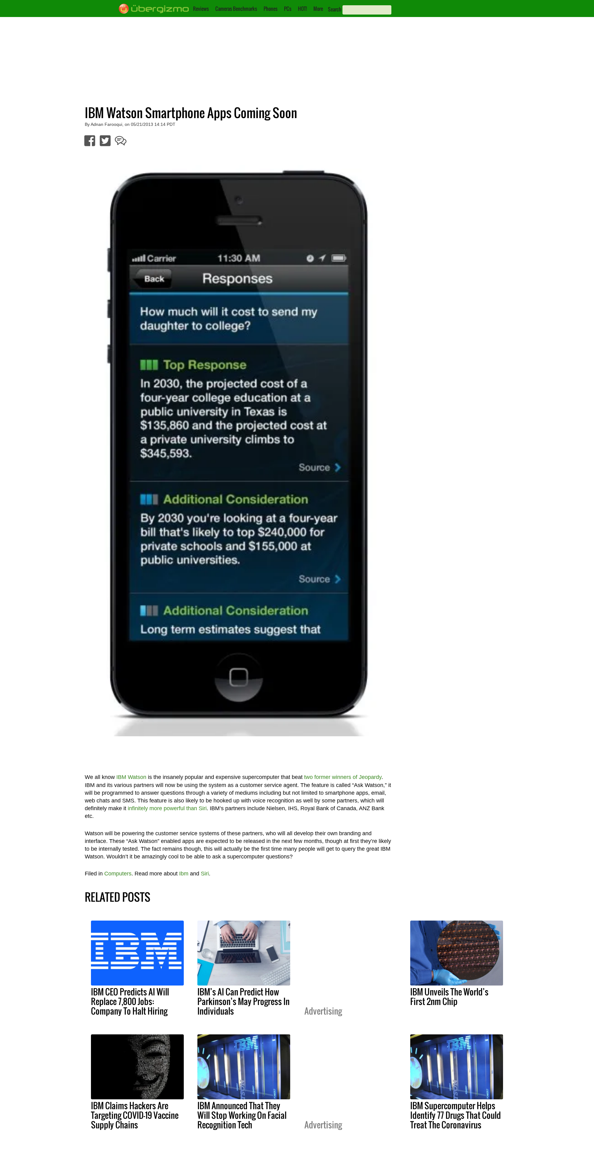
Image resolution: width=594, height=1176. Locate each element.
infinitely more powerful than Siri (167, 808)
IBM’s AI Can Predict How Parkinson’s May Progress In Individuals (243, 1001)
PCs (287, 8)
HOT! (302, 8)
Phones (271, 8)
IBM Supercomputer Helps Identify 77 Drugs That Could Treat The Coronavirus (455, 1115)
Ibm (183, 873)
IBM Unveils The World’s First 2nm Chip (449, 996)
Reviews (201, 8)
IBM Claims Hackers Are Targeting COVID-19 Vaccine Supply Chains (135, 1115)
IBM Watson (131, 777)
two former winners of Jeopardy (342, 777)
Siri (205, 873)
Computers (117, 873)
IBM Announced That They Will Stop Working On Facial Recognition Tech (241, 1115)
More (318, 8)
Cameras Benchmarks (236, 8)
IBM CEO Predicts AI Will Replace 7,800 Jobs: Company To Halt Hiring (130, 1001)
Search (334, 9)
